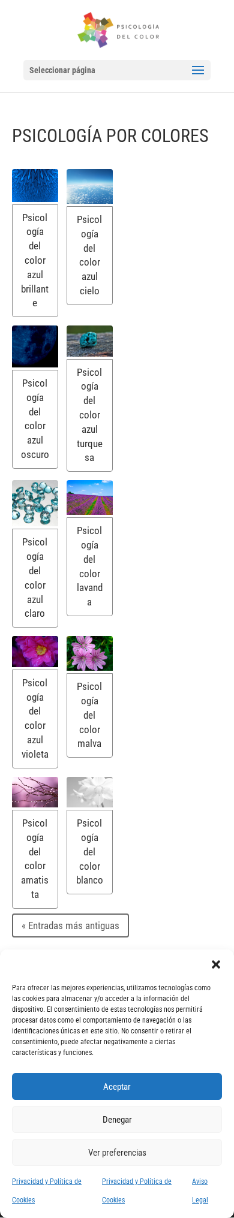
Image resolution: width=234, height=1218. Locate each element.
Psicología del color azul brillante (35, 260)
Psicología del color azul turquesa (90, 415)
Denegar (117, 1119)
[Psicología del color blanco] (90, 792)
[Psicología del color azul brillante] (35, 185)
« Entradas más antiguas (70, 925)
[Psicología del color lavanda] (90, 497)
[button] (216, 964)
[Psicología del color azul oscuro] (35, 346)
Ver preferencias (117, 1152)
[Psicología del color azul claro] (35, 503)
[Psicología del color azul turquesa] (90, 340)
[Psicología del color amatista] (35, 792)
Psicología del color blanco (89, 851)
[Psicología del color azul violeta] (35, 651)
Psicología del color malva (89, 714)
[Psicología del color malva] (90, 653)
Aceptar (117, 1086)
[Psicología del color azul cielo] (90, 186)
